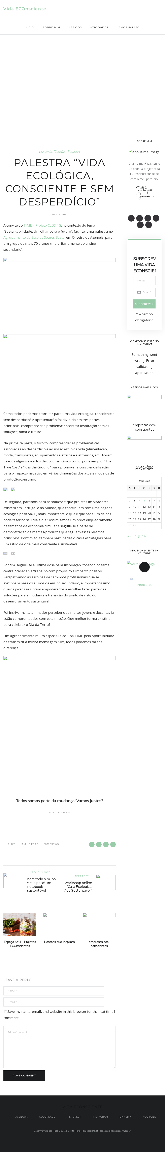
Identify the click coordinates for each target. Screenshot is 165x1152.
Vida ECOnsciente (24, 9)
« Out (131, 535)
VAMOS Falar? (128, 27)
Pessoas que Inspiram (59, 942)
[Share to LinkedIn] (106, 844)
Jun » (142, 535)
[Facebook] (121, 9)
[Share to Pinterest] (99, 844)
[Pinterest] (137, 9)
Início (29, 27)
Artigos (75, 27)
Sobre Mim (51, 27)
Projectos (73, 151)
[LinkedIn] (153, 9)
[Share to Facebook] (92, 844)
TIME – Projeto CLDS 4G (42, 225)
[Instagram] (145, 9)
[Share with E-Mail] (113, 844)
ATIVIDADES (99, 27)
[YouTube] (160, 9)
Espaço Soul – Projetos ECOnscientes (20, 944)
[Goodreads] (129, 9)
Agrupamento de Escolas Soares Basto (34, 237)
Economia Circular (52, 151)
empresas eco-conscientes (99, 944)
